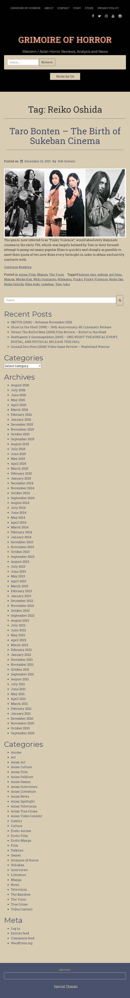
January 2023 (21, 596)
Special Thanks (66, 986)
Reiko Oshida (14, 284)
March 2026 (19, 410)
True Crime (19, 904)
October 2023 (20, 552)
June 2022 (18, 630)
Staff (77, 8)
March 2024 (19, 527)
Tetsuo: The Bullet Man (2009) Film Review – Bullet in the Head (58, 332)
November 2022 (22, 606)
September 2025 (22, 439)
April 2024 (18, 522)
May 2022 (18, 635)
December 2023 (22, 542)
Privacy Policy (108, 8)
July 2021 (18, 684)
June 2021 (18, 689)
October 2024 (20, 493)
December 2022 (22, 601)
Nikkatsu (65, 279)
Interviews (19, 870)
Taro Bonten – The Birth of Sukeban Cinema (65, 135)
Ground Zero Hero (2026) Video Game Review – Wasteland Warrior (60, 347)
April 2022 (18, 640)
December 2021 (22, 660)
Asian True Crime (24, 811)
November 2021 (22, 664)
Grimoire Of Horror (25, 8)
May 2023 (18, 576)
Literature (18, 875)
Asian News (20, 796)
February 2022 (21, 650)
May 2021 (18, 694)
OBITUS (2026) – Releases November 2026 (41, 322)
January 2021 (21, 713)
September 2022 (22, 615)
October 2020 (20, 728)
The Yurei (56, 274)
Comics (16, 821)
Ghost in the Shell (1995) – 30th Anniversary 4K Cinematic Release (61, 327)
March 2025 (19, 468)
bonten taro (87, 274)
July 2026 (18, 390)
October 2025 (20, 434)
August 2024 (20, 503)
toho (66, 284)
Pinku (78, 279)
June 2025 (18, 454)
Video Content (21, 909)
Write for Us (65, 76)
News (15, 885)
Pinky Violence (96, 279)
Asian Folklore (22, 777)
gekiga (102, 274)
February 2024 (21, 532)
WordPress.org (21, 943)
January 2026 (21, 419)
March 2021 (19, 704)
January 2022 (21, 655)
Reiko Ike (116, 279)
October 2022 (20, 610)
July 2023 (18, 566)
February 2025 (21, 473)
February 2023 (21, 591)
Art (13, 757)
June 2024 (18, 512)
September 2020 (22, 733)
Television (19, 889)
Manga (42, 274)
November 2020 (22, 723)
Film (14, 845)
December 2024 (22, 483)
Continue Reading (17, 267)
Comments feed (22, 938)
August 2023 (20, 561)
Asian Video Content (26, 816)
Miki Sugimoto (45, 279)
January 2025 (21, 478)
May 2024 (18, 517)
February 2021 (21, 709)
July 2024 (18, 508)
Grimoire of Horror (65, 39)
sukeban (47, 284)
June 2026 (18, 395)
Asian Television (24, 806)
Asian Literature (23, 791)
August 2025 (20, 444)
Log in (15, 928)
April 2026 (18, 405)
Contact (63, 8)
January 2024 (21, 537)
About (49, 8)
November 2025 (22, 429)
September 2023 (22, 557)
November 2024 (22, 488)
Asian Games (20, 782)
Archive (64, 969)
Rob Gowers (66, 161)
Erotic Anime (21, 831)
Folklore (17, 850)
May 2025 (18, 459)
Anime (16, 752)
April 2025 (18, 463)
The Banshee (20, 894)
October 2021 (20, 669)
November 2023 (22, 547)
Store (89, 8)
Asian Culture (21, 767)
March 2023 (19, 586)
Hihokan (17, 865)
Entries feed (20, 933)
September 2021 (22, 674)
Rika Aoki (32, 284)
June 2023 (18, 571)
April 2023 (18, 581)
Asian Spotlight (23, 801)
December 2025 (22, 424)
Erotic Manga (21, 840)
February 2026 (21, 414)
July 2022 (18, 625)
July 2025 (18, 449)
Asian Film (27, 274)
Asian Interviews (24, 787)
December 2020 (22, 718)
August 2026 (20, 385)
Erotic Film (19, 836)
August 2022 (20, 620)
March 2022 (19, 645)
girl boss (115, 274)
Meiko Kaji (24, 279)
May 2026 (18, 400)
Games (16, 855)
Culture (16, 826)
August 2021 (20, 679)
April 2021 (18, 699)
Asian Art (18, 762)
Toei (58, 284)
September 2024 (23, 498)
